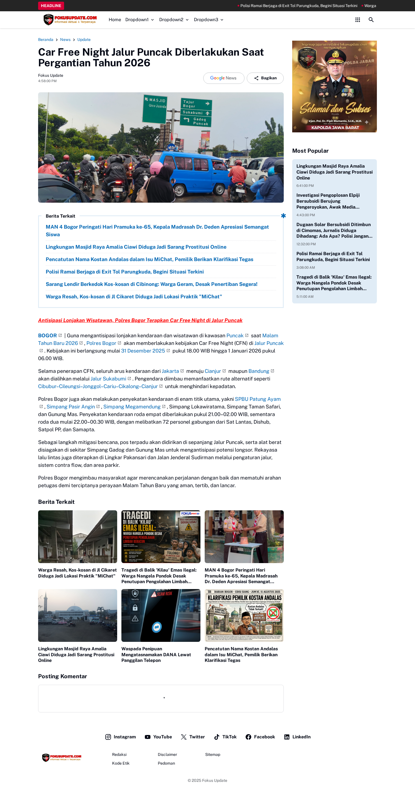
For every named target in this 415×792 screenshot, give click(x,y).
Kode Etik (121, 763)
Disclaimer (167, 754)
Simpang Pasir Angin (71, 407)
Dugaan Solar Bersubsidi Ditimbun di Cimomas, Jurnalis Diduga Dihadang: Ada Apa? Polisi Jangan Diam (333, 230)
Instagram (125, 737)
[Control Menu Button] (357, 19)
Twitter (197, 737)
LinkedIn (301, 737)
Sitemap (212, 754)
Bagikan (269, 78)
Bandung (258, 371)
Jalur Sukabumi (108, 379)
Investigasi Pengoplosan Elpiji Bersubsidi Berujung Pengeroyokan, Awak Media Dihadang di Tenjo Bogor (328, 201)
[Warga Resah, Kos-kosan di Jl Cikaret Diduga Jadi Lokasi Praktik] (77, 536)
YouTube (162, 737)
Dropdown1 (137, 19)
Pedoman (166, 763)
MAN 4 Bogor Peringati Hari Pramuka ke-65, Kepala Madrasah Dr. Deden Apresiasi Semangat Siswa (157, 230)
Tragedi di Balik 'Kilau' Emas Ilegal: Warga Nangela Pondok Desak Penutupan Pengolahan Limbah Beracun (158, 576)
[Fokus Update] (69, 19)
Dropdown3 (206, 19)
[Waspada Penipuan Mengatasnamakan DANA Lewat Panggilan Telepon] (160, 615)
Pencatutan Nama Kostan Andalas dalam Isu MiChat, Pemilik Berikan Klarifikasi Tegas (149, 259)
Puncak (235, 335)
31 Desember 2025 (143, 351)
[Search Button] (371, 19)
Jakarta (170, 371)
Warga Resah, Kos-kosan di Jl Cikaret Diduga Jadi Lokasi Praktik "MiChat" (134, 296)
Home (115, 19)
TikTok (229, 737)
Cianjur (213, 371)
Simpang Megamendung (132, 407)
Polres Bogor (101, 343)
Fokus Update (214, 780)
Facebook (264, 737)
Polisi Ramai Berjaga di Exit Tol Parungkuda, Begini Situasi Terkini (258, 5)
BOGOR (47, 335)
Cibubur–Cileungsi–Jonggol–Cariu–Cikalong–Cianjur (98, 386)
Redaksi (119, 754)
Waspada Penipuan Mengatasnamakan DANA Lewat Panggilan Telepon (156, 654)
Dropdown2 (171, 19)
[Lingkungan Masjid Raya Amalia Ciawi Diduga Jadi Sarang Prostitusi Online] (77, 615)
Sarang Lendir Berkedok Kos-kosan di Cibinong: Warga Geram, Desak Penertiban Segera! (151, 284)
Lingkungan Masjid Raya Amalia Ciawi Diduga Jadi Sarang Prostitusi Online (136, 247)
